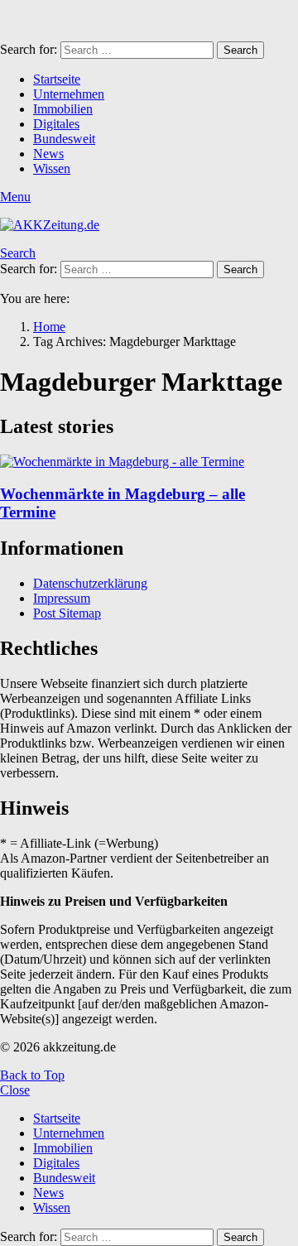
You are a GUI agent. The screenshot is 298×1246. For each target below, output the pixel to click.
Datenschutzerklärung (90, 583)
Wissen (51, 168)
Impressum (61, 598)
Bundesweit (64, 139)
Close (15, 1090)
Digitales (56, 124)
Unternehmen (68, 94)
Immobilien (63, 109)
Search (240, 50)
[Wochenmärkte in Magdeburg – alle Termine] (149, 462)
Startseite (56, 79)
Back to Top (32, 1075)
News (48, 154)
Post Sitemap (67, 613)
